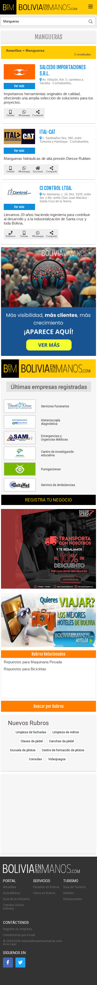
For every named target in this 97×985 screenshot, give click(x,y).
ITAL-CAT (47, 132)
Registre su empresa (17, 929)
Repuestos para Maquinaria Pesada (33, 662)
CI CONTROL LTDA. (56, 188)
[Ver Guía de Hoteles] (48, 620)
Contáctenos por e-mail (19, 935)
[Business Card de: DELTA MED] (40, 490)
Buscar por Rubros (49, 706)
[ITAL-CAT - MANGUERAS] (19, 137)
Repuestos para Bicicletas (25, 669)
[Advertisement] (48, 814)
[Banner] (48, 549)
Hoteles (68, 893)
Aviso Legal (9, 944)
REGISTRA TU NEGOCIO (48, 499)
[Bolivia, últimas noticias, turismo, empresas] (41, 872)
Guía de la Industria (16, 899)
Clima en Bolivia (44, 893)
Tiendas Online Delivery (13, 906)
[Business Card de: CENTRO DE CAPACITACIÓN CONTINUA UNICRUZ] (40, 459)
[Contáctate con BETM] (48, 302)
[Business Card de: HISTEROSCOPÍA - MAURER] (40, 427)
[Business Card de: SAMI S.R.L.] (40, 443)
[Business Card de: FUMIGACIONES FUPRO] (40, 475)
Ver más (19, 86)
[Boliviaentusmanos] (8, 7)
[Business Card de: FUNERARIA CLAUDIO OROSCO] (40, 412)
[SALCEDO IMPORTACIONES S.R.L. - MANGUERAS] (19, 73)
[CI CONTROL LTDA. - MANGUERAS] (19, 194)
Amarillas (9, 887)
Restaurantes (72, 899)
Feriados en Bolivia (46, 887)
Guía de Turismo (74, 887)
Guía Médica (11, 893)
